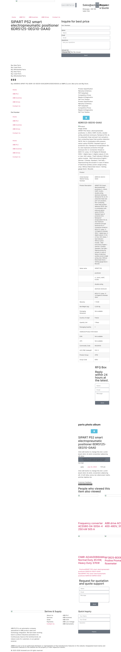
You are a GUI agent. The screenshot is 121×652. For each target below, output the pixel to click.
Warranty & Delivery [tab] (85, 91)
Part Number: (65, 25)
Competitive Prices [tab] (84, 95)
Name (63, 30)
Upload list (65, 50)
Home (14, 17)
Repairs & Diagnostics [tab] (85, 97)
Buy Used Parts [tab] (16, 67)
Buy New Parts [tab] (16, 65)
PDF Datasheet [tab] (83, 93)
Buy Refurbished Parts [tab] (18, 69)
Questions (64, 40)
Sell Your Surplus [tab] (84, 99)
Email (63, 35)
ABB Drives (45, 17)
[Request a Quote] (97, 5)
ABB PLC (22, 17)
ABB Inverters (33, 17)
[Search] (75, 5)
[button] (11, 80)
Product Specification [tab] (85, 89)
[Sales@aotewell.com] (80, 5)
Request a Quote (104, 7)
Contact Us (56, 17)
